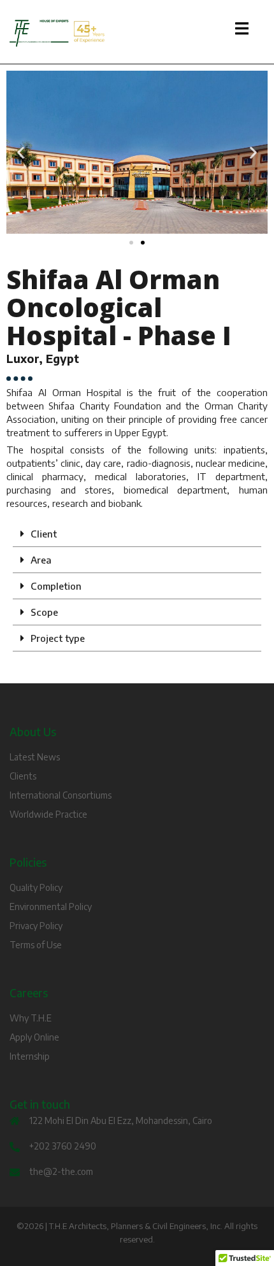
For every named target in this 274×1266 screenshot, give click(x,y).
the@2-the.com (61, 1171)
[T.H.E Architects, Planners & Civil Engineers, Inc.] (137, 33)
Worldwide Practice (48, 814)
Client (44, 533)
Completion (56, 586)
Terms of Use (36, 944)
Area (41, 559)
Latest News (35, 756)
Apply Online (34, 1037)
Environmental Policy (51, 906)
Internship (30, 1056)
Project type (58, 638)
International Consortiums (61, 795)
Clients (23, 776)
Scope (44, 612)
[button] (21, 152)
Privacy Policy (36, 925)
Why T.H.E (31, 1018)
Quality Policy (36, 887)
